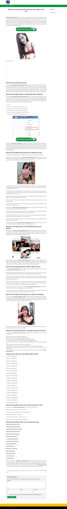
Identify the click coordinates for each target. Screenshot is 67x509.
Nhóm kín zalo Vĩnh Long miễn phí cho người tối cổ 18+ (17, 110)
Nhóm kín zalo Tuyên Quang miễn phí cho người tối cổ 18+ (18, 112)
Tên (8, 489)
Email (21, 489)
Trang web (35, 489)
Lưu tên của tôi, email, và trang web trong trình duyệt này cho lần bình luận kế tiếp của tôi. (25, 494)
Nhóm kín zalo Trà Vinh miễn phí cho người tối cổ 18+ (17, 114)
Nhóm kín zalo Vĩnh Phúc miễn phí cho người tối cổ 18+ (17, 108)
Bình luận (9, 480)
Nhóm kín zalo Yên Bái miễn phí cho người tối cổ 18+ (17, 106)
